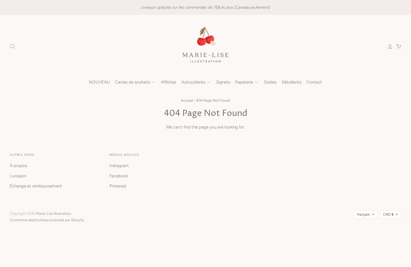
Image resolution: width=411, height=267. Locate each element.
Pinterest (118, 186)
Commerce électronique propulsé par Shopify (47, 220)
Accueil (187, 100)
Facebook (119, 175)
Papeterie (244, 82)
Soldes (270, 82)
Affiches (168, 82)
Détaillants (291, 82)
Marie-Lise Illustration (53, 213)
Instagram (119, 165)
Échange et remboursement (36, 186)
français (363, 214)
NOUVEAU (99, 82)
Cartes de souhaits (133, 82)
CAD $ (388, 214)
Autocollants (193, 82)
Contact (314, 82)
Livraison (18, 175)
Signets (223, 82)
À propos (18, 165)
